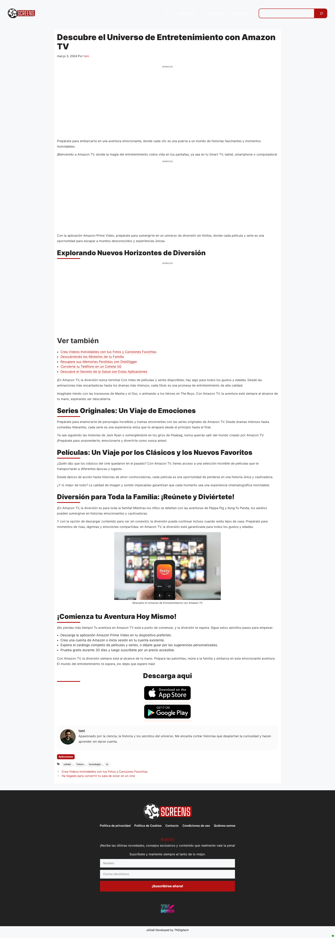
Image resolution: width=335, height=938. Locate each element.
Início (167, 13)
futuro (80, 764)
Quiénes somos (224, 825)
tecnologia (95, 764)
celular (67, 764)
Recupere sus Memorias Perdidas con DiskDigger (98, 362)
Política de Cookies (147, 825)
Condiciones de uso (196, 825)
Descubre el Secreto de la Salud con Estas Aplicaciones (103, 372)
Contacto (172, 825)
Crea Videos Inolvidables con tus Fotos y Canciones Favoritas (108, 352)
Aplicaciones (187, 13)
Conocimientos (214, 13)
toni (82, 731)
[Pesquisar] (321, 13)
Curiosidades (242, 13)
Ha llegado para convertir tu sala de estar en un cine (98, 776)
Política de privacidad (115, 825)
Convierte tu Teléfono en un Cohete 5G (91, 366)
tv (107, 764)
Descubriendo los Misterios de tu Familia (92, 357)
